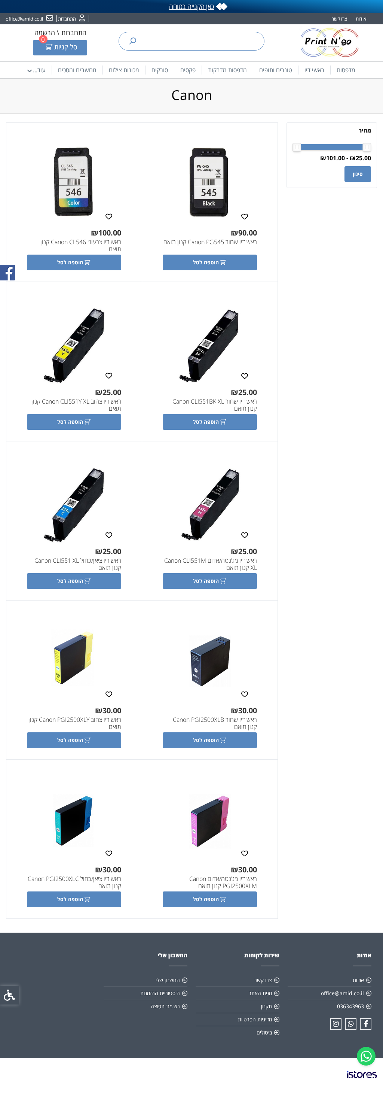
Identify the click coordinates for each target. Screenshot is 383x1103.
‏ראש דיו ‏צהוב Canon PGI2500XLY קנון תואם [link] (74, 723)
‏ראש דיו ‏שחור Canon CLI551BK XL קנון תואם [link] (214, 405)
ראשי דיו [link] (314, 70)
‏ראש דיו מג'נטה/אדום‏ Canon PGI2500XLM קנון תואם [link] (223, 882)
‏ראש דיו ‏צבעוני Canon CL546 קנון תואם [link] (80, 245)
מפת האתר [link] (260, 993)
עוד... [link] (39, 70)
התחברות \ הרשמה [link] (60, 32)
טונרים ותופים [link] (275, 70)
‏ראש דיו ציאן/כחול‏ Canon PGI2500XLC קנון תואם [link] (74, 882)
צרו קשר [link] (339, 18)
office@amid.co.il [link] (342, 993)
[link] (366, 1056)
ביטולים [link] (264, 1032)
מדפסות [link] (346, 70)
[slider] (366, 147)
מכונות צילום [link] (124, 70)
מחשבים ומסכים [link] (77, 70)
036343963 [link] (350, 1006)
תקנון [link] (266, 1006)
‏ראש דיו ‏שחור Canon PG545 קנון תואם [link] (210, 242)
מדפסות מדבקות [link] (227, 70)
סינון (358, 173)
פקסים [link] (188, 70)
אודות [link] (361, 18)
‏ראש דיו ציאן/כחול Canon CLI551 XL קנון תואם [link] (77, 564)
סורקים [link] (159, 70)
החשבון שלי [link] (168, 980)
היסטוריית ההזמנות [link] (160, 993)
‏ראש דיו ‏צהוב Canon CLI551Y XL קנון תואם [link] (76, 405)
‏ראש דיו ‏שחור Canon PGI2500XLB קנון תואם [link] (215, 723)
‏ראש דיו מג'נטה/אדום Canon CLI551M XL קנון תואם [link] (210, 564)
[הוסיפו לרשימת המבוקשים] (244, 216)
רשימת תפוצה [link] (165, 1006)
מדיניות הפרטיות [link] (255, 1019)
